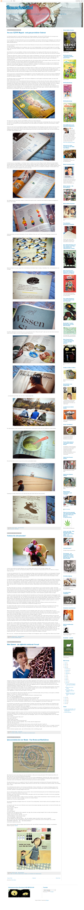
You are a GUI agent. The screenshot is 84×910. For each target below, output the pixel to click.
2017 (66, 664)
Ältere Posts (58, 878)
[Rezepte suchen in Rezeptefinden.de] (66, 509)
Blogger (47, 900)
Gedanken (26, 873)
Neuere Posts (9, 878)
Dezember (67, 668)
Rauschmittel (19, 7)
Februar (66, 681)
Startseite (34, 878)
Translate (51, 891)
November (67, 670)
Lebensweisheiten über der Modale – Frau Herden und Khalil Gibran (28, 740)
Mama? (16, 825)
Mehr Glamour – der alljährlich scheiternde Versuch (23, 644)
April (66, 678)
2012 (66, 700)
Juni (66, 676)
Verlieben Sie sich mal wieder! (16, 536)
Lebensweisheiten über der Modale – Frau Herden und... (70, 694)
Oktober (66, 671)
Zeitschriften (17, 528)
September (67, 673)
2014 (66, 697)
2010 (66, 703)
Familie (11, 873)
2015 (66, 667)
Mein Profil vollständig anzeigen (69, 142)
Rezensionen (12, 528)
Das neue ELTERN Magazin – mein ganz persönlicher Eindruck (26, 33)
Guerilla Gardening (67, 712)
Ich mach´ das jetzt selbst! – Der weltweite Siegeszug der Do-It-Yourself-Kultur (70, 710)
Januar (66, 682)
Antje (72, 128)
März (66, 679)
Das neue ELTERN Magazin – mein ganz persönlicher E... (70, 684)
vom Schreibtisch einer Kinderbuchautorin (34, 873)
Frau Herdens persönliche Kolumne (15, 637)
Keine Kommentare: (21, 527)
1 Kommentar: (20, 731)
